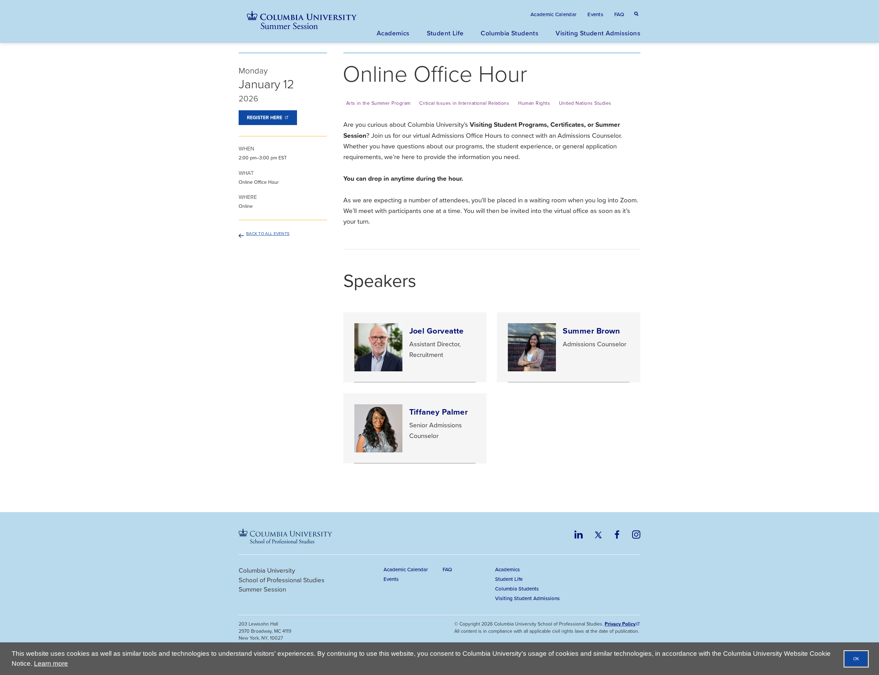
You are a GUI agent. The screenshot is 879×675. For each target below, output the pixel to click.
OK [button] (856, 658)
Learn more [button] (51, 663)
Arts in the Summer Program (378, 103)
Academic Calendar (553, 14)
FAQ (619, 14)
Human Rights (534, 103)
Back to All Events (267, 233)
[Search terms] (634, 7)
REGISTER (264, 117)
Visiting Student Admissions (598, 32)
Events (595, 14)
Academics (393, 32)
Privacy (620, 624)
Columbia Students (509, 32)
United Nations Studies (585, 103)
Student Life (445, 32)
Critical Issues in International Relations (464, 103)
